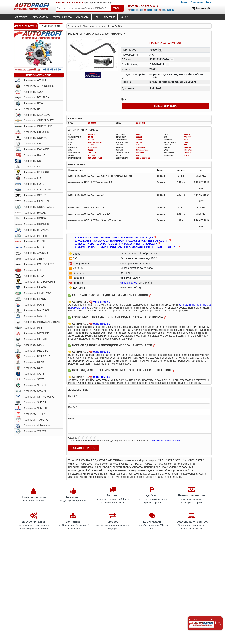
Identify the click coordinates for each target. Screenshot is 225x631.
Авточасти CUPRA (35, 137)
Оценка (72, 437)
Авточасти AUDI (33, 91)
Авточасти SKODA (35, 385)
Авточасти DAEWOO (36, 149)
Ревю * (71, 418)
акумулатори (78, 307)
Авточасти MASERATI (37, 304)
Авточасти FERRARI (36, 172)
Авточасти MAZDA (35, 316)
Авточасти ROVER (35, 368)
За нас (124, 17)
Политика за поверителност (165, 440)
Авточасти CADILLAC (37, 114)
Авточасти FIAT (33, 178)
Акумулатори (40, 17)
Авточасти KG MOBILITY (39, 264)
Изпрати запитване (26, 26)
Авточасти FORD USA (37, 189)
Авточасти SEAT (34, 379)
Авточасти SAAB (34, 373)
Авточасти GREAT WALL (39, 206)
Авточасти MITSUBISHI (38, 333)
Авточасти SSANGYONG (39, 396)
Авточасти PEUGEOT (37, 350)
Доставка (109, 17)
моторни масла (201, 304)
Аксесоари (82, 17)
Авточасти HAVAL (35, 212)
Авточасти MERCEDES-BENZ (42, 322)
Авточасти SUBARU (36, 402)
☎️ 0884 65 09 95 (166, 10)
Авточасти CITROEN (36, 132)
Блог (96, 17)
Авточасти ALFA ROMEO (39, 86)
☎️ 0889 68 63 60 (135, 10)
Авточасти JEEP (34, 258)
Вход (208, 2)
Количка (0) (203, 8)
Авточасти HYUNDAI (36, 229)
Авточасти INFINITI (35, 235)
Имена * (72, 395)
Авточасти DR (32, 160)
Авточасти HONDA (35, 218)
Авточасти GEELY (35, 195)
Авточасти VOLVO (35, 431)
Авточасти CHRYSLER (38, 126)
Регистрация (197, 2)
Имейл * (72, 407)
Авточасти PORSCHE (37, 356)
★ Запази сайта (51, 25)
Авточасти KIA (32, 270)
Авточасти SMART (35, 391)
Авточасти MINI (33, 327)
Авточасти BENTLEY (36, 97)
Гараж (184, 2)
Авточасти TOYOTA (36, 419)
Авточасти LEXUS (35, 299)
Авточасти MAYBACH (37, 310)
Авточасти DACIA (34, 143)
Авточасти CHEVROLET (39, 120)
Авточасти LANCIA (35, 287)
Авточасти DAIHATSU (37, 155)
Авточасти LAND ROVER (39, 293)
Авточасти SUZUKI (35, 408)
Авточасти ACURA (35, 80)
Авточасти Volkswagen (37, 425)
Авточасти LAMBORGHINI (40, 281)
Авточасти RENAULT (37, 362)
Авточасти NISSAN (35, 339)
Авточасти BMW (33, 103)
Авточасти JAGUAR (36, 252)
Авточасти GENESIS (36, 201)
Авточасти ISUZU (34, 241)
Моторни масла (62, 17)
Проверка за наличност (165, 43)
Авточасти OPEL (34, 345)
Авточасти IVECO (34, 247)
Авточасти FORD (34, 183)
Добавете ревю (83, 448)
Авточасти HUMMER (36, 224)
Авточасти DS (32, 166)
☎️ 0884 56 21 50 (151, 10)
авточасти (184, 304)
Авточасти (21, 17)
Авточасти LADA (34, 275)
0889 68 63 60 (128, 282)
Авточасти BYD (33, 109)
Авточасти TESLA (35, 414)
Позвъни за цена (165, 106)
